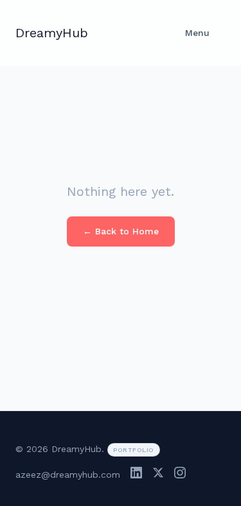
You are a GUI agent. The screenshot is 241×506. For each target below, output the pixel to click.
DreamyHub (51, 32)
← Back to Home (121, 231)
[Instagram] (180, 475)
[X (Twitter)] (158, 475)
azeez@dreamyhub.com (67, 474)
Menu (197, 33)
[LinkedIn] (136, 475)
